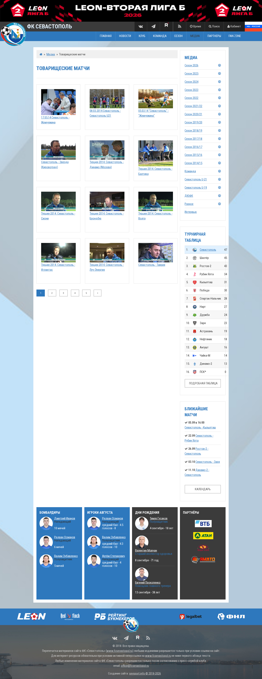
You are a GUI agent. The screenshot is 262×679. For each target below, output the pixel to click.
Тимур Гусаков (158, 518)
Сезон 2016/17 (193, 147)
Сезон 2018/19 (193, 130)
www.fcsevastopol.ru (119, 651)
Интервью (191, 212)
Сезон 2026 (191, 65)
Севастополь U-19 (196, 187)
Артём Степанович (113, 556)
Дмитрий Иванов (64, 518)
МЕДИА (195, 36)
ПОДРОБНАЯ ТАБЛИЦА (203, 383)
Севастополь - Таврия (151, 265)
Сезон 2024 (191, 82)
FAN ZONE (235, 36)
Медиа (50, 54)
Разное (189, 204)
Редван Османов (64, 537)
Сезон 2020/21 (193, 114)
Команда (190, 171)
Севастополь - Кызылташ (200, 427)
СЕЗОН (178, 36)
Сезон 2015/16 (193, 155)
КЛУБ (142, 36)
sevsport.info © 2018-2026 (145, 673)
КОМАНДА (160, 36)
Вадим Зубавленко (66, 556)
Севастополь (208, 250)
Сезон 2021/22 (193, 106)
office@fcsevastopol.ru (135, 666)
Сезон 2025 (191, 73)
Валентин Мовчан (146, 550)
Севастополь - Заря (207, 462)
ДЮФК (189, 196)
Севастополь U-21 (196, 179)
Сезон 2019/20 (193, 122)
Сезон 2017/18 (193, 139)
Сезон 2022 (191, 98)
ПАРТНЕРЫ (214, 36)
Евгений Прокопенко (147, 582)
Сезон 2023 (191, 90)
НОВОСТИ (125, 36)
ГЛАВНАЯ (106, 36)
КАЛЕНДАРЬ (203, 489)
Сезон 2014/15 (193, 163)
